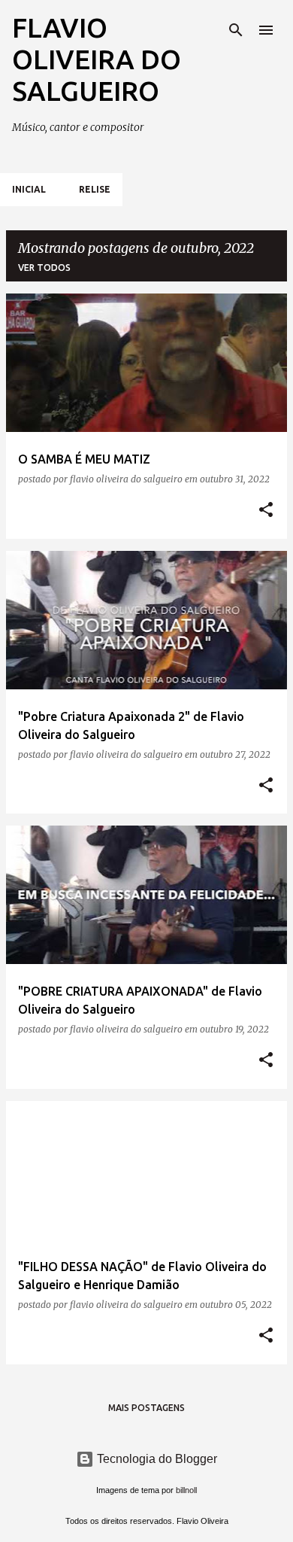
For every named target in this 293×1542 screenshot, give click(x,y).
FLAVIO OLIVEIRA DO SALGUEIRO (96, 59)
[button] (266, 510)
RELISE (94, 189)
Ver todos (44, 267)
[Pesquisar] (236, 30)
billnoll (186, 1490)
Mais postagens (146, 1408)
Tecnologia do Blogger (155, 1458)
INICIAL (29, 189)
